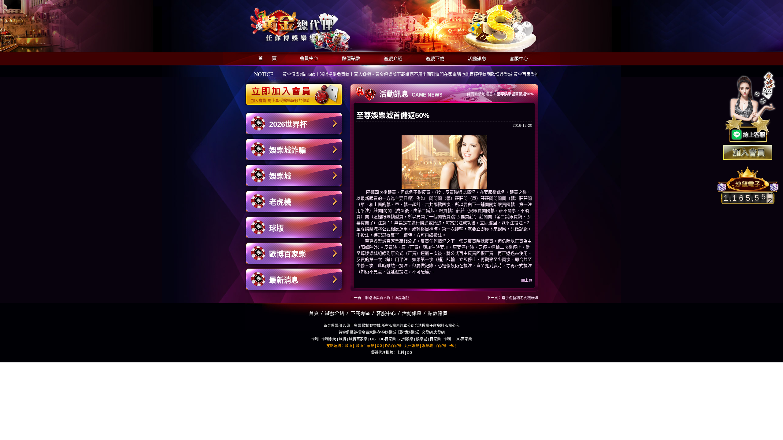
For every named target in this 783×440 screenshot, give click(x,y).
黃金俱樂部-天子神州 (310, 24)
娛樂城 (280, 176)
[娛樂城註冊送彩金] (748, 152)
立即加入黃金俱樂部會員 (296, 91)
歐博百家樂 (287, 254)
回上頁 (526, 280)
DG (373, 339)
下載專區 (360, 313)
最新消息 (284, 280)
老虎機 (280, 202)
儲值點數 (349, 57)
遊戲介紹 (391, 57)
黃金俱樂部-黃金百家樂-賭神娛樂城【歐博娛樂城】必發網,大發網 (392, 332)
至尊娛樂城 (367, 228)
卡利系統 (328, 339)
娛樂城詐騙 (287, 150)
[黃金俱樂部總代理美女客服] (751, 107)
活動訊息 (475, 57)
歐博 (342, 339)
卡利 (315, 339)
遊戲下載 (433, 57)
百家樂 (435, 339)
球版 (276, 228)
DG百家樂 (387, 339)
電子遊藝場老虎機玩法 (520, 298)
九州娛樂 (406, 339)
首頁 (266, 57)
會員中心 (307, 57)
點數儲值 (437, 313)
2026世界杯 (288, 124)
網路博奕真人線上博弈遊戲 (387, 298)
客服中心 (517, 57)
